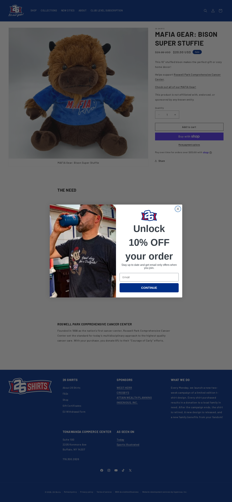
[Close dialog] (178, 209)
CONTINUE (149, 287)
